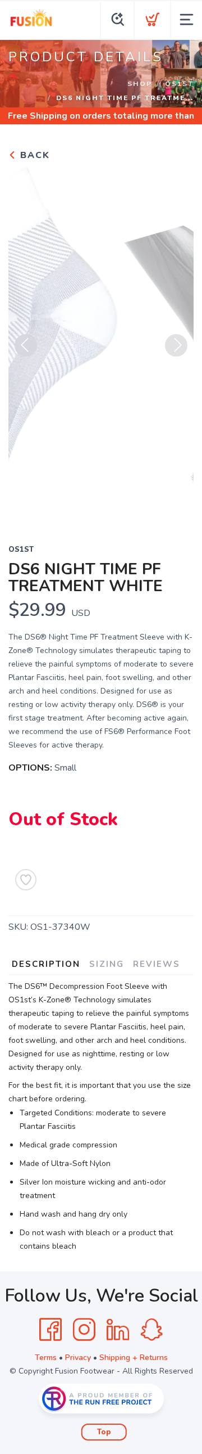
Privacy (78, 1357)
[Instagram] (84, 1330)
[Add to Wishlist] (25, 879)
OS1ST (179, 83)
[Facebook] (50, 1330)
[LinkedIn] (118, 1330)
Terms (46, 1357)
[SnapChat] (151, 1330)
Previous (26, 345)
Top (104, 1432)
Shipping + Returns (133, 1357)
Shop (139, 83)
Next (176, 345)
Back (33, 155)
